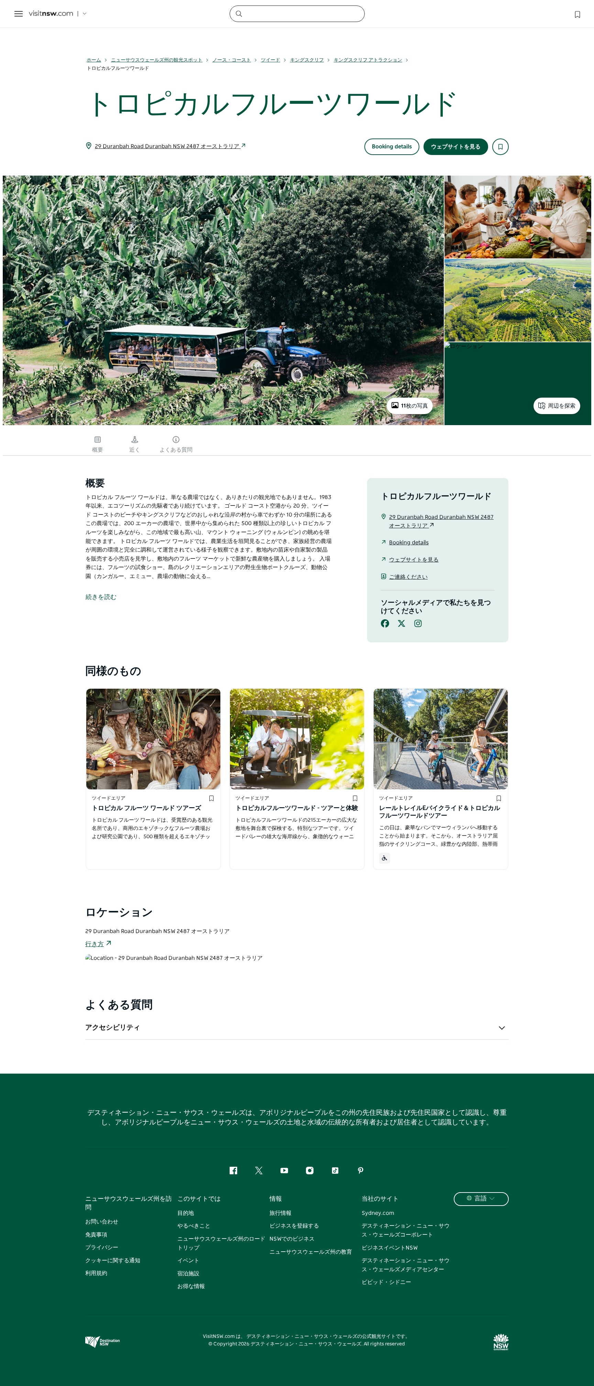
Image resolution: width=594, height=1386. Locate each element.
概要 (97, 450)
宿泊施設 (188, 1273)
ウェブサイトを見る (456, 146)
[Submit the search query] (238, 13)
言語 (480, 1199)
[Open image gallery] (223, 424)
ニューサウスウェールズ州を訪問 (128, 1203)
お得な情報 (191, 1286)
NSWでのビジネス (292, 1239)
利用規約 (96, 1273)
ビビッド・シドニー (386, 1282)
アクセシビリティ (112, 1027)
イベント (188, 1260)
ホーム (94, 60)
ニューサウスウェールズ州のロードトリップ (221, 1243)
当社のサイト (380, 1199)
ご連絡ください (408, 577)
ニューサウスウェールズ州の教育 (311, 1252)
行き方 (94, 944)
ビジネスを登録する (294, 1226)
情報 (276, 1199)
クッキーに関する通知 (112, 1260)
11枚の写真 (414, 406)
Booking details (392, 146)
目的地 (185, 1213)
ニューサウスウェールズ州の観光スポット (156, 60)
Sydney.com (378, 1213)
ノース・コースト (231, 60)
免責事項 (96, 1235)
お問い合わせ (101, 1221)
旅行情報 (281, 1213)
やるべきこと (193, 1226)
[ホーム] (51, 14)
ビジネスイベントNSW (390, 1248)
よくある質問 (176, 450)
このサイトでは (199, 1199)
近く (134, 450)
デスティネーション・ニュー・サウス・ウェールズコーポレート (406, 1230)
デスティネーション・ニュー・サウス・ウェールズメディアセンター (406, 1265)
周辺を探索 (561, 406)
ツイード (270, 60)
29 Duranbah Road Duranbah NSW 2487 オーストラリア (168, 146)
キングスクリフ (307, 60)
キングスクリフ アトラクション (368, 60)
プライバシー (101, 1247)
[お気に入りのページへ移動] (576, 13)
